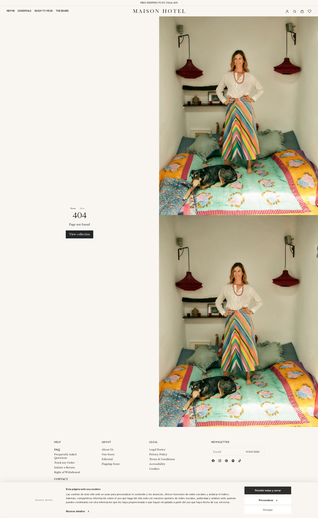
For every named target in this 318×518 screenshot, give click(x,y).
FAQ (57, 449)
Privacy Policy (158, 454)
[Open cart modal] (302, 11)
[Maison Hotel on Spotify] (233, 461)
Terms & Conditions (162, 459)
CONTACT (61, 479)
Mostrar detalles (75, 511)
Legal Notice (157, 449)
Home (73, 208)
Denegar (268, 509)
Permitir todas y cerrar (268, 490)
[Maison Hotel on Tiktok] (240, 461)
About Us (107, 449)
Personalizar (266, 500)
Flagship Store (111, 464)
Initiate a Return (64, 467)
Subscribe (253, 452)
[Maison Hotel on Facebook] (213, 461)
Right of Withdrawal (67, 472)
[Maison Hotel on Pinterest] (227, 461)
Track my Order (64, 462)
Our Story (108, 454)
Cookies (154, 468)
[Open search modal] (294, 11)
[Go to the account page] (287, 11)
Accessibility (157, 464)
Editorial (107, 459)
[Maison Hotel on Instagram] (220, 461)
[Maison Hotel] (159, 11)
